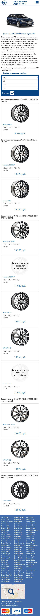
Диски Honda (5, 579)
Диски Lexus (18, 547)
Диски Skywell (31, 524)
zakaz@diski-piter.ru (11, 606)
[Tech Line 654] (20, 113)
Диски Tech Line (31, 571)
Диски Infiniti (18, 522)
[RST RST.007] (20, 189)
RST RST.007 (7, 200)
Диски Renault (18, 579)
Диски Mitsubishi (19, 564)
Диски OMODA (18, 569)
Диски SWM (30, 537)
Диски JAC (17, 524)
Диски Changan (6, 537)
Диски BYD (4, 532)
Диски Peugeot (19, 573)
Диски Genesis (6, 573)
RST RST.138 (7, 460)
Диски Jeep (17, 530)
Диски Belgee (5, 528)
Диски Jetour (18, 532)
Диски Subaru (30, 532)
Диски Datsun (5, 549)
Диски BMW (5, 530)
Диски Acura (5, 517)
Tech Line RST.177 (9, 277)
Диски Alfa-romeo (7, 522)
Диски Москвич (31, 562)
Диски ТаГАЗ (30, 564)
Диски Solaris (30, 526)
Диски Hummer (19, 517)
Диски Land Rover (19, 545)
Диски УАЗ (29, 566)
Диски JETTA (18, 534)
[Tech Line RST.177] (20, 266)
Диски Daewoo (6, 547)
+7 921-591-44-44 (19, 4)
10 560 (20, 250)
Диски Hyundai (18, 519)
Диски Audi (5, 524)
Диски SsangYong (32, 530)
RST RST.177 (7, 384)
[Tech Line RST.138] (20, 413)
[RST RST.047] (20, 337)
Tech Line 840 (7, 501)
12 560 (20, 510)
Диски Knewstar (19, 543)
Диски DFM (5, 551)
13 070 (20, 433)
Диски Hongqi (5, 581)
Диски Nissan (18, 566)
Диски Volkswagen (32, 545)
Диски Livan (18, 551)
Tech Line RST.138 (9, 424)
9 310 (20, 133)
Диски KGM (17, 539)
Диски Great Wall (6, 575)
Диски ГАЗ (29, 558)
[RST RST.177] (20, 372)
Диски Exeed (5, 558)
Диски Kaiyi (17, 537)
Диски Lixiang (18, 554)
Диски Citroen (5, 545)
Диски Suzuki (30, 534)
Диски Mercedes (19, 560)
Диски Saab (30, 517)
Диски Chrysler (6, 543)
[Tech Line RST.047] (20, 230)
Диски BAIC (5, 526)
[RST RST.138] (20, 449)
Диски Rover (18, 581)
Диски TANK (30, 539)
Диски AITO (5, 519)
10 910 (20, 321)
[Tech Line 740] (20, 301)
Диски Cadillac (6, 534)
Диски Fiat (4, 562)
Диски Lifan (17, 549)
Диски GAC (5, 569)
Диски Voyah (30, 549)
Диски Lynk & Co (19, 556)
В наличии (5, 93)
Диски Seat (30, 519)
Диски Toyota (30, 543)
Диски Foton (5, 566)
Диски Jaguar (18, 528)
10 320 (20, 174)
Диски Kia (17, 541)
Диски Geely (5, 571)
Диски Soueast (31, 528)
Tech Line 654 (7, 124)
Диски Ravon (18, 577)
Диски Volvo (30, 547)
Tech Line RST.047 (9, 241)
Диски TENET (30, 541)
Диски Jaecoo (18, 526)
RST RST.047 (7, 348)
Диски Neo (29, 573)
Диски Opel (17, 571)
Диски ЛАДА (30, 560)
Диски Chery (5, 539)
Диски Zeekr (30, 554)
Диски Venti (30, 575)
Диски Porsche (18, 575)
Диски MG (17, 562)
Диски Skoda (30, 522)
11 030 (20, 286)
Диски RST (29, 577)
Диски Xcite (30, 551)
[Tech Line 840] (20, 489)
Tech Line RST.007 (9, 165)
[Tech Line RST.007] (20, 154)
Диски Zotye (30, 556)
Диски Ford (5, 564)
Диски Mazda (18, 558)
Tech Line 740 (7, 312)
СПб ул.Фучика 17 (20, 2)
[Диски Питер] (4, 2)
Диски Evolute (5, 556)
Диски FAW (4, 560)
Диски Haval (5, 577)
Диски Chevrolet (6, 541)
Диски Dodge (5, 554)
